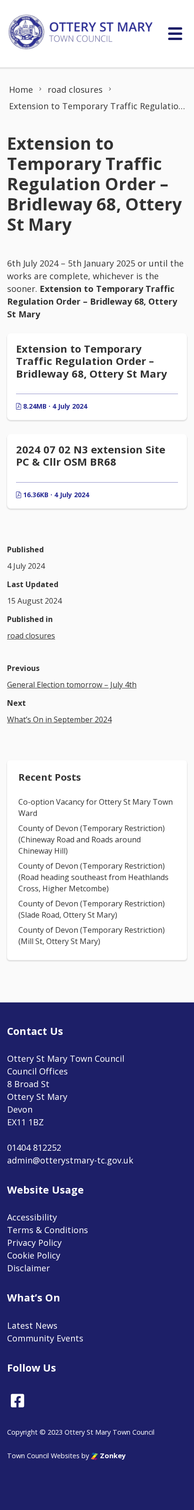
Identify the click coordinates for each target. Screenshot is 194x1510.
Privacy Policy (34, 1242)
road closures (31, 635)
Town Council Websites (43, 1455)
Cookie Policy (33, 1255)
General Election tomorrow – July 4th (72, 684)
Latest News (32, 1325)
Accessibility (32, 1217)
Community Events (45, 1338)
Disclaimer (28, 1268)
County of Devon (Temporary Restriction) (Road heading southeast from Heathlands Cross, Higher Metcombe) (93, 877)
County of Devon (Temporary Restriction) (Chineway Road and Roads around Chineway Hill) (91, 839)
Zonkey (112, 1455)
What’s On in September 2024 (59, 719)
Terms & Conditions (47, 1229)
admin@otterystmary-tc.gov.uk (70, 1160)
